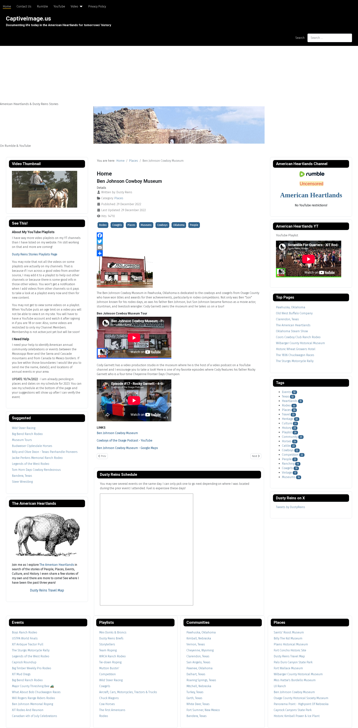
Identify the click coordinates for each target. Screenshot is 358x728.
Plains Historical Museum (291, 644)
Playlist (287, 432)
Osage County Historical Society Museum (301, 698)
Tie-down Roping (110, 662)
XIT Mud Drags (21, 674)
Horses (286, 441)
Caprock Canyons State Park (293, 710)
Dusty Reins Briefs (111, 638)
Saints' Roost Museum (289, 632)
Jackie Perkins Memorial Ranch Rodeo (37, 458)
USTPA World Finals (25, 638)
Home (7, 6)
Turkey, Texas (194, 692)
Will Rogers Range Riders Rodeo (33, 698)
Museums (146, 225)
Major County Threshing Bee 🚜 (33, 686)
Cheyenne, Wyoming (199, 650)
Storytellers (107, 644)
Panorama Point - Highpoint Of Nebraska (301, 704)
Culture (287, 423)
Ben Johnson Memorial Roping (32, 704)
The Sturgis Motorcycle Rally (30, 650)
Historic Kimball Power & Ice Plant (297, 716)
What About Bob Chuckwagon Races (36, 692)
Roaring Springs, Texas (201, 680)
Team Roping (108, 650)
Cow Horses (107, 704)
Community (290, 437)
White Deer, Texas (198, 704)
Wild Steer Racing (23, 428)
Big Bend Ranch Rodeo (27, 434)
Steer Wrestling (22, 481)
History (286, 428)
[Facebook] (179, 235)
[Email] (179, 247)
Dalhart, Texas (195, 674)
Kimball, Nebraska (198, 638)
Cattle (286, 445)
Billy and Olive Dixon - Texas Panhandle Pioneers (45, 452)
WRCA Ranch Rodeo (112, 656)
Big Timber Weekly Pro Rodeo (31, 668)
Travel (286, 414)
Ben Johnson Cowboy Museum (294, 692)
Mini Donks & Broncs (112, 632)
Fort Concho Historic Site (290, 650)
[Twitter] (179, 241)
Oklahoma (178, 225)
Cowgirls (117, 225)
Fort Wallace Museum (288, 668)
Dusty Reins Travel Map (289, 656)
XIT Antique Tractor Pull (27, 644)
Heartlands (289, 401)
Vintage (287, 472)
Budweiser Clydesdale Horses (32, 446)
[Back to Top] (351, 721)
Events (286, 392)
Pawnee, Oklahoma (199, 668)
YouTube (59, 6)
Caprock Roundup (24, 662)
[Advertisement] (179, 74)
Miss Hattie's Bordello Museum (295, 680)
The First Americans (112, 710)
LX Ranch (280, 686)
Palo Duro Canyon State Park (293, 662)
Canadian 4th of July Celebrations (34, 716)
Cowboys (162, 225)
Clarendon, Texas (197, 656)
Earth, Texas (194, 698)
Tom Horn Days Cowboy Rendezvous (36, 470)
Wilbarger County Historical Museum (298, 674)
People (194, 225)
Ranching (288, 463)
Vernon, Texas (195, 644)
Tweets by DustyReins (290, 507)
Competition (290, 454)
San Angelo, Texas (198, 662)
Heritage (287, 419)
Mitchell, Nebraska (198, 686)
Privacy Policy (97, 6)
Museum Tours (22, 440)
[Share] (179, 253)
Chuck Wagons (109, 698)
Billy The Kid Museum (288, 638)
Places (118, 198)
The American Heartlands (57, 564)
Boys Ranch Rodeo (24, 632)
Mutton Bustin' (109, 668)
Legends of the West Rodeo (30, 464)
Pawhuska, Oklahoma (201, 632)
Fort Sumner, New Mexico (203, 710)
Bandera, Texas (22, 475)
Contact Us (24, 6)
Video (74, 6)
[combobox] (329, 38)
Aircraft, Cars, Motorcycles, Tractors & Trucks (128, 692)
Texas (285, 396)
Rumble (42, 6)
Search (300, 38)
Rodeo (103, 225)
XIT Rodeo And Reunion (27, 710)
